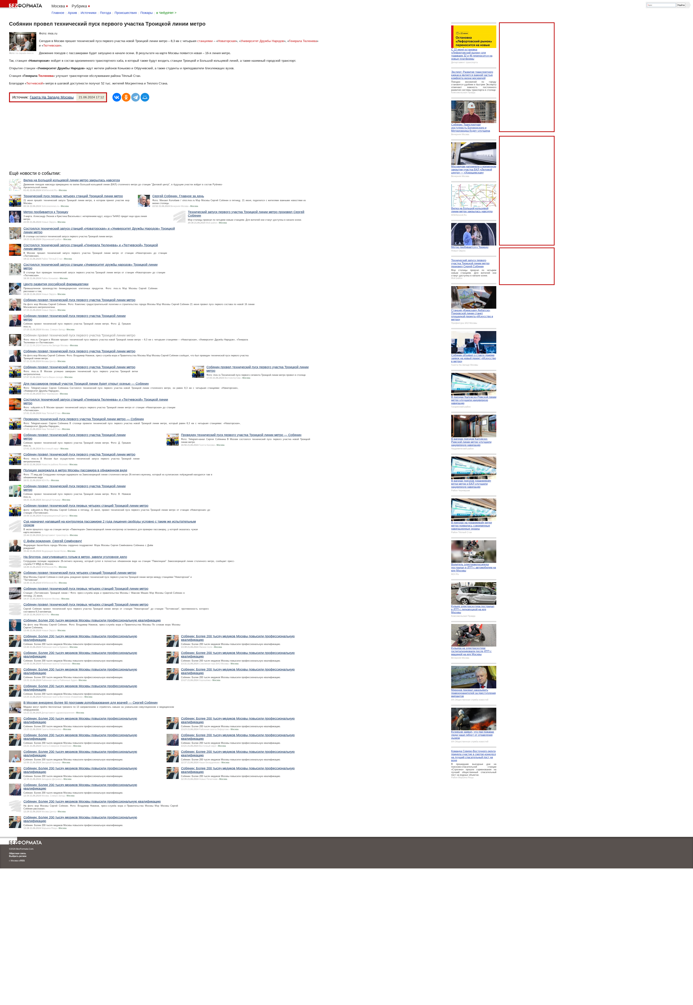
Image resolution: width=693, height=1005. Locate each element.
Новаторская (227, 41)
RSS (22, 860)
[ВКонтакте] (116, 97)
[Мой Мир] (145, 97)
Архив (72, 13)
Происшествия (126, 13)
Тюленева (45, 76)
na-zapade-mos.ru (25, 53)
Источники (88, 13)
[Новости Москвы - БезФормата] (21, 4)
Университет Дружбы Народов (262, 41)
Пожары (146, 13)
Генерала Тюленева (303, 41)
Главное (58, 13)
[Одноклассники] (126, 97)
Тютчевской (34, 83)
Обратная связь (17, 853)
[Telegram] (135, 97)
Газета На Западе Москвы (52, 97)
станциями (205, 41)
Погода (105, 13)
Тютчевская (51, 45)
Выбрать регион (17, 856)
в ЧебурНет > (166, 13)
